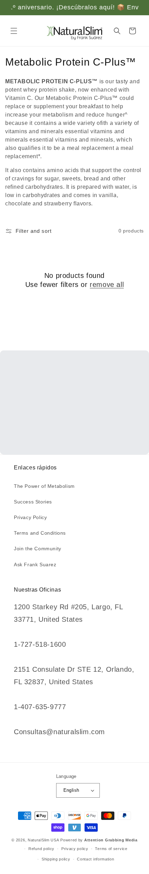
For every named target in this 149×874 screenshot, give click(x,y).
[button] (13, 31)
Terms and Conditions (40, 533)
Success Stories (33, 501)
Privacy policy (74, 849)
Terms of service (111, 849)
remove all (107, 284)
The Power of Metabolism (44, 486)
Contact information (95, 859)
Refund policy (41, 849)
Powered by (99, 840)
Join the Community (37, 548)
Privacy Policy (30, 517)
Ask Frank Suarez (35, 564)
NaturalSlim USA (43, 840)
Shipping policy (56, 859)
